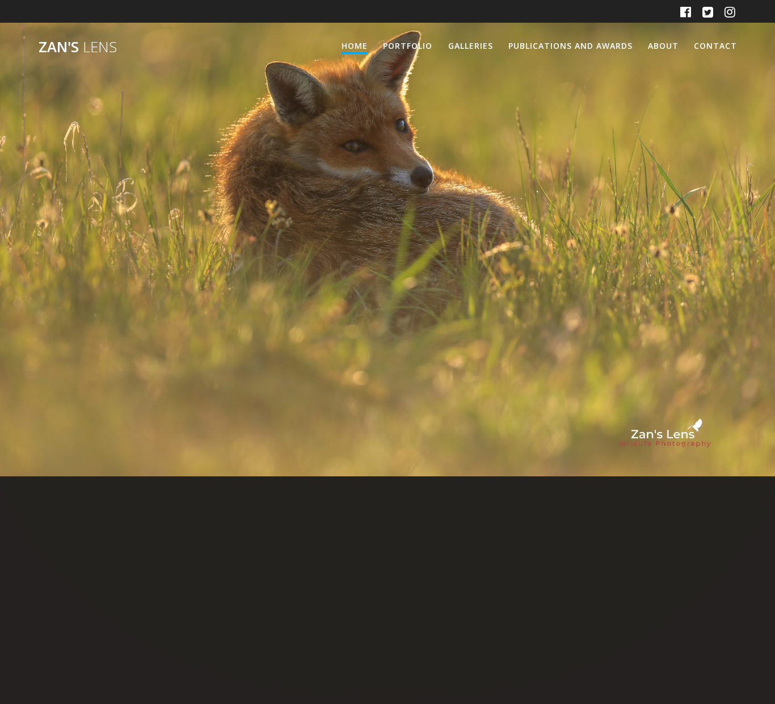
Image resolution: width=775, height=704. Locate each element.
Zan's (78, 47)
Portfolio (407, 45)
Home (355, 45)
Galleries (470, 45)
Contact (715, 45)
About (663, 45)
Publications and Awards (570, 45)
